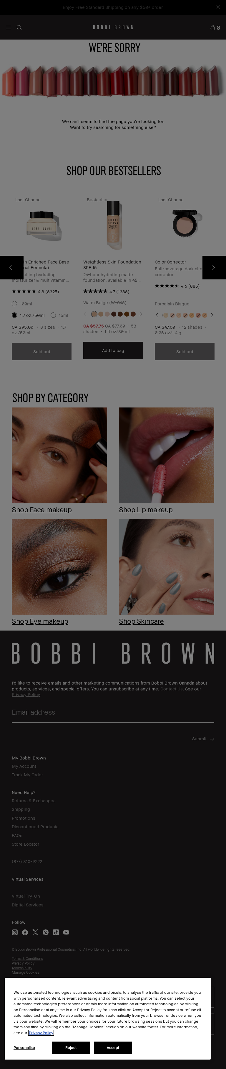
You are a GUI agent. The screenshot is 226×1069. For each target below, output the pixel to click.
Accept (113, 1047)
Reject (71, 1047)
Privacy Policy (41, 1032)
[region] (108, 1019)
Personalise (24, 1047)
